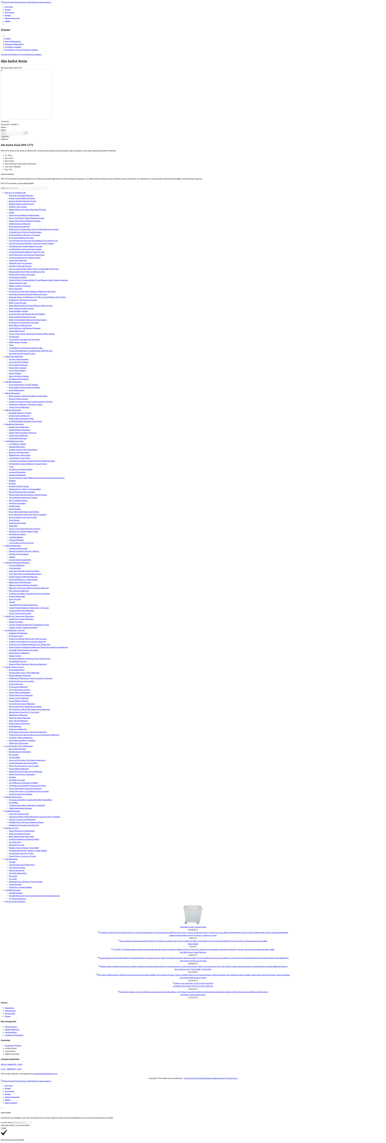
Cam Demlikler (14, 757)
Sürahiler (12, 777)
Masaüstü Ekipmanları (13, 797)
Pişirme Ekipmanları (12, 393)
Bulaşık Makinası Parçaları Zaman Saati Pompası (27, 209)
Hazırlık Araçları (11, 1027)
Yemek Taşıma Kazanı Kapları (20, 613)
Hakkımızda (9, 1008)
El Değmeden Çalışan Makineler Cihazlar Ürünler (28, 464)
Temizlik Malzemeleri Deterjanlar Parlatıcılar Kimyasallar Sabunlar (34, 896)
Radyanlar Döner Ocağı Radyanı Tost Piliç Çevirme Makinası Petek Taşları (37, 297)
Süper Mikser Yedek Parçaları (20, 325)
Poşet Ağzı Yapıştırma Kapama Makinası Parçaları (28, 294)
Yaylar (11, 345)
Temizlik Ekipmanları (13, 890)
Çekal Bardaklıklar (16, 537)
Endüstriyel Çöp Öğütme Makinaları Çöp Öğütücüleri (29, 644)
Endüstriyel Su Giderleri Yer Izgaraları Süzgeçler (27, 641)
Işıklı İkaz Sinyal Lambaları (19, 554)
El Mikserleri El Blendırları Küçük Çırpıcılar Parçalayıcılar (30, 678)
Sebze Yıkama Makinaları (18, 721)
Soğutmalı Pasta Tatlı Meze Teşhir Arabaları (26, 882)
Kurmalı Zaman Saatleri (18, 277)
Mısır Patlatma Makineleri (19, 591)
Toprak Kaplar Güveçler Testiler (21, 853)
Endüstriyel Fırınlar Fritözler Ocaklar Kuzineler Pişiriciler (31, 401)
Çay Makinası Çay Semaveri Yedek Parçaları (26, 348)
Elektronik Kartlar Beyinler (19, 226)
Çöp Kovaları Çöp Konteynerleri (21, 543)
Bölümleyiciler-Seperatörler (20, 455)
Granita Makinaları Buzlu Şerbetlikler (23, 763)
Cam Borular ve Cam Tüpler (19, 458)
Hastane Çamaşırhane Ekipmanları (22, 819)
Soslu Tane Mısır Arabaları (19, 376)
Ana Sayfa (9, 7)
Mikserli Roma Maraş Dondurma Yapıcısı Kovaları (28, 495)
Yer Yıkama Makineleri (17, 899)
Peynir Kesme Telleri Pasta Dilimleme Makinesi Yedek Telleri (32, 291)
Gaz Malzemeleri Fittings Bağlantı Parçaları (25, 246)
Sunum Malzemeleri (16, 390)
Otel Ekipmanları (11, 859)
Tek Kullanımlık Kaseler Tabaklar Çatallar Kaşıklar (28, 850)
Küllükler (12, 481)
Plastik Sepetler (15, 509)
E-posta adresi (6, 1122)
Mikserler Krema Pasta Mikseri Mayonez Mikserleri (29, 588)
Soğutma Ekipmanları (13, 410)
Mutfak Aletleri (11, 1032)
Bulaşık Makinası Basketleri (19, 430)
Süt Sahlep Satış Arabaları (19, 379)
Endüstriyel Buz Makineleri (19, 416)
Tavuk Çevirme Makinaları (19, 407)
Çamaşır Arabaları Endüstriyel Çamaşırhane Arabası (29, 625)
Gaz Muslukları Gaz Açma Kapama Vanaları (25, 249)
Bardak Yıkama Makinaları (19, 427)
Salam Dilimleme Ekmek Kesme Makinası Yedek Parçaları (31, 305)
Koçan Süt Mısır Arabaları (19, 362)
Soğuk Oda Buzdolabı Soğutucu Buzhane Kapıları (28, 320)
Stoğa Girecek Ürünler (17, 523)
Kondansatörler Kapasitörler (20, 560)
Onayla (4, 1128)
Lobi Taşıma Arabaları (17, 867)
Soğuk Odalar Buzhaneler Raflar (21, 418)
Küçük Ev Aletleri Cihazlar (19, 486)
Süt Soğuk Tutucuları (17, 780)
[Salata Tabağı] (193, 941)
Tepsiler (12, 602)
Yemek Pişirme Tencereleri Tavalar (22, 856)
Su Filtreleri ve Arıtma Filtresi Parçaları (24, 322)
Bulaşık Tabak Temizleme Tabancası (22, 433)
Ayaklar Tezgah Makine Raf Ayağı (22, 198)
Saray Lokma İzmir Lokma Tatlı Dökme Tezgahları (28, 514)
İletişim (8, 15)
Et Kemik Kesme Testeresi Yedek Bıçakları (25, 232)
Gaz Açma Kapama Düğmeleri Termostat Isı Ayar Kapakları (31, 243)
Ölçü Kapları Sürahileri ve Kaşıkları (22, 740)
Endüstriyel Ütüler (16, 622)
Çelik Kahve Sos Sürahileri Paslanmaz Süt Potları (27, 785)
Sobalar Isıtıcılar (15, 656)
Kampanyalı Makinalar (17, 475)
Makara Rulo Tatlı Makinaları (20, 582)
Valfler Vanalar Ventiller (18, 342)
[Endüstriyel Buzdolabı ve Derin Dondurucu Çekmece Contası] (193, 932)
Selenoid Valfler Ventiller (18, 311)
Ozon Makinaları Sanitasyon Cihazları (23, 497)
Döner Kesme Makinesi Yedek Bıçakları (24, 215)
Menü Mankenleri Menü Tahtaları (22, 492)
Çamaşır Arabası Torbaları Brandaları (23, 627)
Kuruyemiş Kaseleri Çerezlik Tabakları (23, 384)
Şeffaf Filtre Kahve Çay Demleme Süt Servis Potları (29, 791)
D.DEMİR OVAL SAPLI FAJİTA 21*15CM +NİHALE (193, 986)
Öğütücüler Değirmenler (18, 743)
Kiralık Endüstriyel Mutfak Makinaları (23, 577)
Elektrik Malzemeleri (13, 545)
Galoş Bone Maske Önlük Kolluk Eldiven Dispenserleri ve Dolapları (34, 817)
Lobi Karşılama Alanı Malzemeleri (22, 865)
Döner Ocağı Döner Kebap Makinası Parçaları (26, 218)
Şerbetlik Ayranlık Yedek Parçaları (22, 353)
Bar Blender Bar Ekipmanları (20, 752)
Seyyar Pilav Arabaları (17, 370)
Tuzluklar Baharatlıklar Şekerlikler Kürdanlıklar (27, 805)
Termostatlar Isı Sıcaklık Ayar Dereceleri (24, 339)
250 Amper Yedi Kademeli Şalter (193, 995)
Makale (7, 21)
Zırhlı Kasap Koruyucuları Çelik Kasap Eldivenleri (28, 732)
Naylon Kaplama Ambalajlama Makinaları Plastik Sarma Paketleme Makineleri (38, 647)
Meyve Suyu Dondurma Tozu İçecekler (24, 766)
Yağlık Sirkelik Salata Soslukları (20, 808)
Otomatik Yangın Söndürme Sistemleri (23, 650)
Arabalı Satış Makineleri (14, 356)
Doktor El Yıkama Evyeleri (19, 814)
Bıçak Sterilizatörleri (17, 670)
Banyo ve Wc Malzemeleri (19, 452)
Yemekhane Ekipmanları (14, 1035)
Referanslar (9, 13)
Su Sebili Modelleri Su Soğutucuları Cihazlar (25, 421)
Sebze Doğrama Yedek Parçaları (21, 308)
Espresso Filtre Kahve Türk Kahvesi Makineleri (27, 760)
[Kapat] (1, 1108)
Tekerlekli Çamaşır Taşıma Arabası (193, 927)
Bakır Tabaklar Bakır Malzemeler (21, 836)
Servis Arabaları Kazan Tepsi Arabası (23, 517)
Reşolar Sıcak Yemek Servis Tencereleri (24, 712)
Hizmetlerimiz (10, 1011)
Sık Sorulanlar (10, 1013)
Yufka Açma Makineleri (18, 729)
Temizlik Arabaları (16, 893)
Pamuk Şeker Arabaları (18, 368)
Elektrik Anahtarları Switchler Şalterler (24, 551)
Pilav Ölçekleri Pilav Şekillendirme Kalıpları (25, 706)
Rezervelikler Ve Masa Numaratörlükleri (24, 387)
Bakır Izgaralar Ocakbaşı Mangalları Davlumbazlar (28, 396)
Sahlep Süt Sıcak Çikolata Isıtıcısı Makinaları (25, 771)
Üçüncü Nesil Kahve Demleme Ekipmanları (25, 788)
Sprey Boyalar (14, 520)
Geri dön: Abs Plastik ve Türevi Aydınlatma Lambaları (21, 54)
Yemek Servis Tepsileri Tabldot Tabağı (23, 531)
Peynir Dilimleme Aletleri (18, 701)
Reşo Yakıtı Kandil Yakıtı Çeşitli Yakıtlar (24, 512)
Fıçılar (11, 466)
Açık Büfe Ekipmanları (13, 382)
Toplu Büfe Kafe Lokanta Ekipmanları (23, 605)
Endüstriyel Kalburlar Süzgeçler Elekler (24, 839)
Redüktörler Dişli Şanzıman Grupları (23, 300)
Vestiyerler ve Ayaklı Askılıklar (20, 887)
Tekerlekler (13, 526)
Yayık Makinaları (15, 726)
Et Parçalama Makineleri (18, 687)
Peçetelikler (13, 802)
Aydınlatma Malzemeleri (18, 548)
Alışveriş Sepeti (11, 1103)
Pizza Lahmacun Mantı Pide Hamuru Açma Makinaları (29, 709)
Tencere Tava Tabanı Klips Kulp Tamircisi (24, 528)
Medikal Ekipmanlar (12, 811)
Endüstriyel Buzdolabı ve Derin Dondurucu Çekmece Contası (193, 935)
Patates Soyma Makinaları (19, 698)
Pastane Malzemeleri (17, 596)
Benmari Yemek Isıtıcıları (18, 399)
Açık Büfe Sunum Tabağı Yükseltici (193, 952)
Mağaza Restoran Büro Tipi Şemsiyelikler (25, 489)
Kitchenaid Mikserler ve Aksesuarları (23, 579)
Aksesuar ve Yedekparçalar (15, 192)
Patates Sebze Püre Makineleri (21, 695)
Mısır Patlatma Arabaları (18, 365)
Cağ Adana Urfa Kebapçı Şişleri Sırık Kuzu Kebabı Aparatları (32, 461)
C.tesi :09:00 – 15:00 (11, 1069)
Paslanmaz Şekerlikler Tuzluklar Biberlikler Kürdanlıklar (30, 800)
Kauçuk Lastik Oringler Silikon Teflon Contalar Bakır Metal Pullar (34, 269)
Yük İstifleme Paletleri (17, 534)
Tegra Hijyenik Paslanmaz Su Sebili (193, 961)
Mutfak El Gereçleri (16, 845)
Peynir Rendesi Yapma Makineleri (22, 704)
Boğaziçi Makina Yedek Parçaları (21, 204)
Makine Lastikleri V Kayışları (20, 286)
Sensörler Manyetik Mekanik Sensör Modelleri (27, 314)
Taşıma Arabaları (15, 884)
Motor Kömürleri (15, 289)
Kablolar (12, 557)
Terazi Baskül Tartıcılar (18, 661)
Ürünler (8, 10)
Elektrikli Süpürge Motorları (20, 224)
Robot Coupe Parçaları (18, 303)
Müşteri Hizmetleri (12, 18)
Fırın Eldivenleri (15, 842)
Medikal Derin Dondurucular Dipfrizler (24, 825)
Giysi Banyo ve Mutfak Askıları (20, 469)
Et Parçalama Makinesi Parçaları (21, 238)
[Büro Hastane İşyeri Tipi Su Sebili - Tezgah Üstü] (193, 966)
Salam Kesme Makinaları (18, 715)
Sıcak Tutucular (15, 599)
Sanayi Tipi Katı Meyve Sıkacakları (22, 774)
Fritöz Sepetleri (15, 568)
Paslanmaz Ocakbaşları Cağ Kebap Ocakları (25, 404)
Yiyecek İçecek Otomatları (15, 901)
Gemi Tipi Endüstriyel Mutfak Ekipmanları (25, 574)
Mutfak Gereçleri (11, 828)
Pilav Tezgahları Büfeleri (18, 500)
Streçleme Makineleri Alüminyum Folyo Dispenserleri (29, 658)
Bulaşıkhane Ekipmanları (14, 424)
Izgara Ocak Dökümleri (18, 260)
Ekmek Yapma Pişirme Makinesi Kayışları (24, 221)
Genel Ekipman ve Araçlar (15, 630)
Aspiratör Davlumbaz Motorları (21, 195)
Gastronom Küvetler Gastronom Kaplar (24, 571)
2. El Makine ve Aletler (17, 444)
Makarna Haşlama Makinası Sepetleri (23, 585)
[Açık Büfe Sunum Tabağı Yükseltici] (193, 949)
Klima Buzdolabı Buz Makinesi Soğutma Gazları (27, 272)
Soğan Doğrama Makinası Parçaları (22, 317)
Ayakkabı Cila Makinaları (18, 633)
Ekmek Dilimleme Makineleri (20, 675)
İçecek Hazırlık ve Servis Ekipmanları (19, 746)
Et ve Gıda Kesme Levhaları (19, 690)
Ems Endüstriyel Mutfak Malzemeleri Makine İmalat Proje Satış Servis (211, 1078)
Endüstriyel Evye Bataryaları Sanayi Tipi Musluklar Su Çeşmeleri (34, 229)
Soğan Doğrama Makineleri (19, 723)
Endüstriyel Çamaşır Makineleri (21, 619)
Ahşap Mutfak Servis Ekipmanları (22, 831)
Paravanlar (13, 876)
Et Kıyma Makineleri (17, 565)
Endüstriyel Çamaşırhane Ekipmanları (19, 616)
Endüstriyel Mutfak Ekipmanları (17, 562)
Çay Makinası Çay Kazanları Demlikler (23, 783)
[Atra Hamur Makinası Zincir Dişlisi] (193, 975)
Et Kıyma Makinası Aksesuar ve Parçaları (24, 235)
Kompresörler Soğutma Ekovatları (22, 274)
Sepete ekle (5, 136)
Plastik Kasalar (14, 506)
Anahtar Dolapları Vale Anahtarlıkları (23, 449)
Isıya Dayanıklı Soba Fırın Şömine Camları (25, 257)
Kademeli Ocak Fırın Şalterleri (20, 263)
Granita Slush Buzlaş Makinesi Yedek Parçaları (27, 252)
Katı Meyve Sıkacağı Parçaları (20, 266)
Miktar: (4, 130)
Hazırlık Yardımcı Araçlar (14, 667)
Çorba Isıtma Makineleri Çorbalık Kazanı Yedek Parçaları (31, 351)
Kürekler (12, 483)
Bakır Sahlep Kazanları (17, 749)
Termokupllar (14, 337)
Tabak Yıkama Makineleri (18, 435)
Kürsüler (12, 862)
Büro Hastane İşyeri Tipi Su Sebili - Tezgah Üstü (193, 969)
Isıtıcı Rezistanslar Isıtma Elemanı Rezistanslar (27, 255)
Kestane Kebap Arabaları (18, 359)
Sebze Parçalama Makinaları (20, 718)
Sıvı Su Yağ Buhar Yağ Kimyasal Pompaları (25, 328)
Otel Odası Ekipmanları (18, 873)
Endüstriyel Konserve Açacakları (21, 681)
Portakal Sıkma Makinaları (19, 769)
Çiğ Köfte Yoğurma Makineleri (21, 737)
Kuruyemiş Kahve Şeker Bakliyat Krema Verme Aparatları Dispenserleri (37, 478)
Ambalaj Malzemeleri (17, 447)
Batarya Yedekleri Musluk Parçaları (22, 201)
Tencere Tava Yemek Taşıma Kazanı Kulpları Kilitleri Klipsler (32, 334)
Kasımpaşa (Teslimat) (13, 1045)
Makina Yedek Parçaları (18, 283)
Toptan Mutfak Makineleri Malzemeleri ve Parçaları (29, 608)
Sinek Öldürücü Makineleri (19, 653)
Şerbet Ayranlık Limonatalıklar (20, 794)
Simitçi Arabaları (15, 373)
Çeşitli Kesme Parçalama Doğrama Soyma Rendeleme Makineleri (34, 735)
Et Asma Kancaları (16, 684)
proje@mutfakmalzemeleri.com (45, 1073)
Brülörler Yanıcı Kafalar (18, 207)
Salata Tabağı (193, 944)
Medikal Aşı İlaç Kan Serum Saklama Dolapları (26, 822)
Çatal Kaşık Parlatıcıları (18, 438)
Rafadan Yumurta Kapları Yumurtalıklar (24, 848)
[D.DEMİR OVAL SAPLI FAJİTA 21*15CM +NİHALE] (193, 983)
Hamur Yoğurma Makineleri (19, 692)
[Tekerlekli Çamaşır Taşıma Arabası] (193, 924)
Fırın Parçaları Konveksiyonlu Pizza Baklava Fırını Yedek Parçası (33, 240)
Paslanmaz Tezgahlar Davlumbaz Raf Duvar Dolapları (29, 593)
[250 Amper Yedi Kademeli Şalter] (193, 992)
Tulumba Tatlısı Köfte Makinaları (21, 610)
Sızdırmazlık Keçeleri (17, 331)
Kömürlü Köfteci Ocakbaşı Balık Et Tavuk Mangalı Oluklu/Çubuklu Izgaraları (38, 280)
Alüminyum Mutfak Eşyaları (19, 834)
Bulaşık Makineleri (12, 1029)
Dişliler (11, 212)
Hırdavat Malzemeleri (17, 472)
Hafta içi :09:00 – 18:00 (11, 1064)
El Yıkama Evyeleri (16, 636)
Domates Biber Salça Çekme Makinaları (24, 673)
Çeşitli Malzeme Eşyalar (14, 441)
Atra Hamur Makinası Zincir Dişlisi (193, 978)
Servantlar (13, 879)
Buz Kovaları (14, 754)
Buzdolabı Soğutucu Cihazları (20, 413)
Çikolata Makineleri (16, 540)
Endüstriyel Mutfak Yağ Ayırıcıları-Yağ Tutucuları (28, 639)
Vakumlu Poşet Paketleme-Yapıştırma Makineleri (28, 664)
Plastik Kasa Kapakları (17, 503)
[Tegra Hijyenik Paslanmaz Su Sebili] (193, 958)
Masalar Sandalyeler (17, 870)
